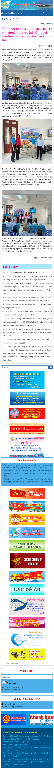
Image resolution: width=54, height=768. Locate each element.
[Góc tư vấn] (27, 606)
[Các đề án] (27, 589)
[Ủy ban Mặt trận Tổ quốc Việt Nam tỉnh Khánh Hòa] (27, 519)
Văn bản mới (28, 461)
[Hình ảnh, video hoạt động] (27, 654)
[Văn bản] (27, 429)
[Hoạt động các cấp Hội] (27, 622)
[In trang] (51, 46)
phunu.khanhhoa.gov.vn (11, 13)
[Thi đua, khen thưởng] (27, 545)
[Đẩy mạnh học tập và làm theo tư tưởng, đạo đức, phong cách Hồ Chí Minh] (27, 413)
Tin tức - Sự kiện (12, 19)
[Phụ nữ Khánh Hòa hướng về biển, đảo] (27, 576)
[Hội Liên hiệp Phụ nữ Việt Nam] (27, 532)
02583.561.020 (16, 739)
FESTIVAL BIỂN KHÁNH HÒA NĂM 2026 (29, 273)
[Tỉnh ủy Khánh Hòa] (27, 493)
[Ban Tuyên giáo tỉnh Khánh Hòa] (27, 506)
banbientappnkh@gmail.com (18, 745)
